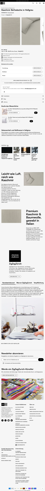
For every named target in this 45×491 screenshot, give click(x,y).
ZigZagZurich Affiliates (35, 413)
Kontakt (31, 420)
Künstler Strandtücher (20, 442)
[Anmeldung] (36, 3)
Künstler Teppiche (19, 429)
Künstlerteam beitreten (8, 375)
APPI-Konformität (19, 465)
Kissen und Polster (19, 431)
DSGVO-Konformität (19, 463)
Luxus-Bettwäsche (19, 411)
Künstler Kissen (19, 433)
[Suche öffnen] (33, 3)
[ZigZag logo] (2, 3)
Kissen (16, 438)
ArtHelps (3, 458)
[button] (40, 3)
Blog (31, 418)
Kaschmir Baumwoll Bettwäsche (8, 8)
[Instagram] (9, 421)
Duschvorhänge (19, 440)
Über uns (32, 407)
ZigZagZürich (9, 14)
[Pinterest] (12, 421)
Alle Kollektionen (19, 407)
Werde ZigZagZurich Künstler (36, 411)
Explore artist (13, 276)
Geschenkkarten (21, 444)
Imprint (17, 459)
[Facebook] (2, 421)
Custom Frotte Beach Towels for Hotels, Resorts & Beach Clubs (22, 482)
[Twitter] (5, 421)
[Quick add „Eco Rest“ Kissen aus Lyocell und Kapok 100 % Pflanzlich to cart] (31, 121)
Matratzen (17, 436)
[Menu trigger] (44, 3)
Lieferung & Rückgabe (20, 454)
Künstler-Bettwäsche (20, 413)
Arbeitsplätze (33, 409)
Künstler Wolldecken (20, 427)
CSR (2, 452)
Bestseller (17, 409)
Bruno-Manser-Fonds (6, 460)
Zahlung (17, 461)
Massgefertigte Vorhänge (21, 421)
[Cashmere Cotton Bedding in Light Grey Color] (10, 31)
